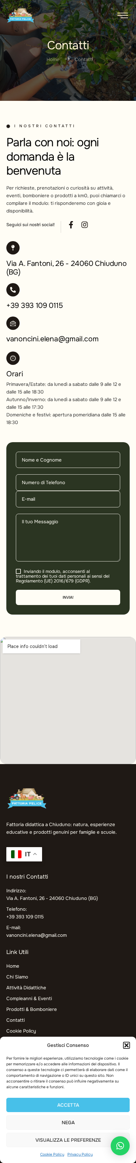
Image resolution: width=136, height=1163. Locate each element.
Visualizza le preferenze (68, 1140)
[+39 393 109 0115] (13, 289)
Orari (14, 374)
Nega (68, 1122)
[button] (126, 1045)
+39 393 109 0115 (34, 305)
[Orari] (13, 358)
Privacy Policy (80, 1154)
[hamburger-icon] (122, 16)
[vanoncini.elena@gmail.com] (13, 323)
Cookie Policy (52, 1154)
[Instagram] (84, 224)
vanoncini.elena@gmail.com (52, 339)
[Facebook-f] (71, 224)
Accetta (68, 1105)
